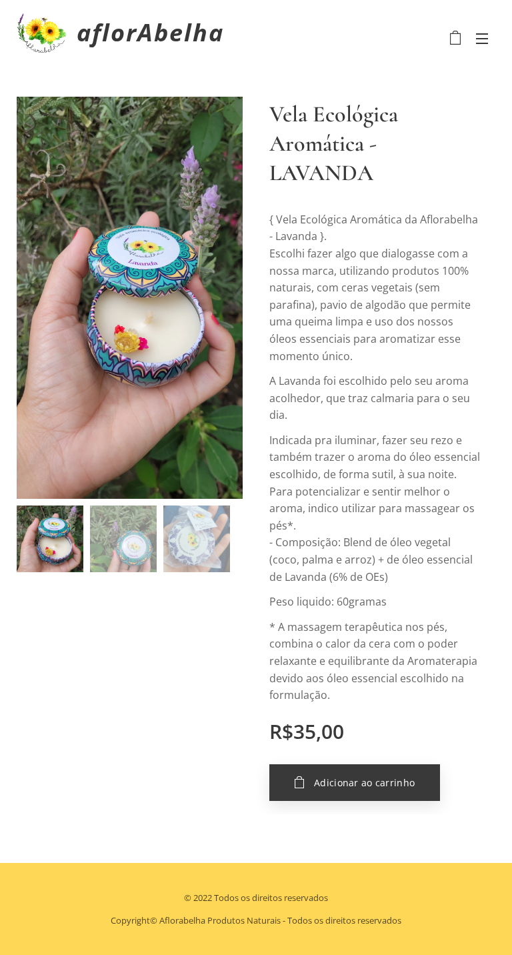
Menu (482, 38)
